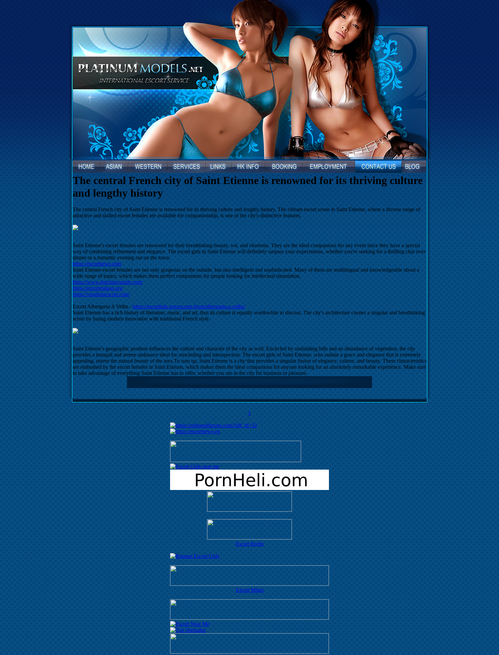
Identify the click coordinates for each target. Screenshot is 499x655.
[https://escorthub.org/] (249, 502)
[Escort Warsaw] (249, 652)
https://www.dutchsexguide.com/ (108, 282)
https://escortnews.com (97, 264)
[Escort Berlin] (249, 530)
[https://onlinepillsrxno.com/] (213, 425)
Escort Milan (249, 590)
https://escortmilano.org (98, 288)
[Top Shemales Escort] (188, 630)
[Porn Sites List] (249, 488)
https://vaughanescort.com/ (101, 294)
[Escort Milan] (249, 584)
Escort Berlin (250, 544)
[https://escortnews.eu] (195, 431)
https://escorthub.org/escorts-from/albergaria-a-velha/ (189, 306)
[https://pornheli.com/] (235, 460)
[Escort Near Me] (189, 624)
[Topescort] (249, 618)
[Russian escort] (194, 556)
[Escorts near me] (194, 466)
